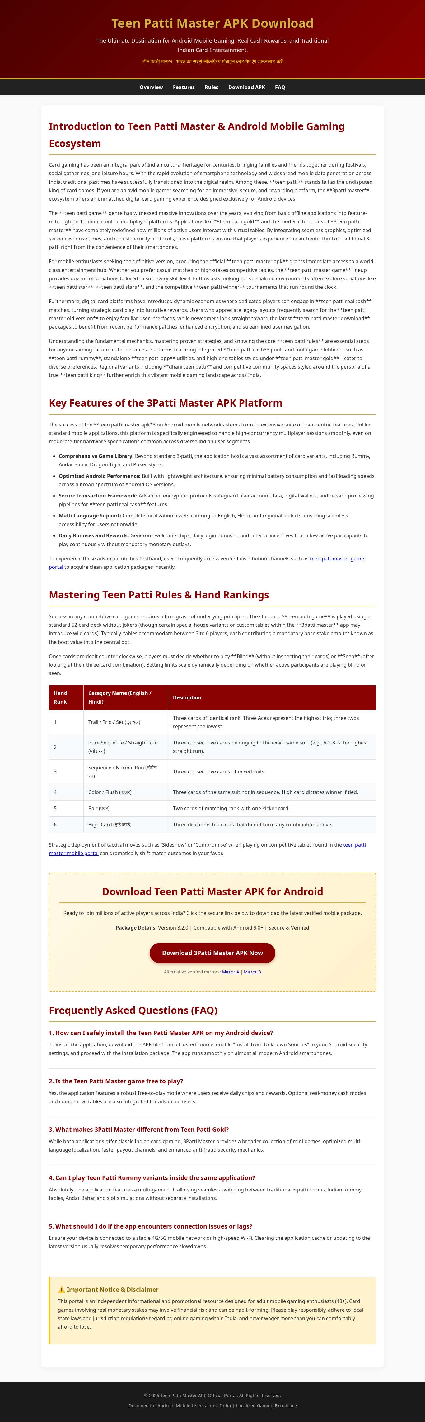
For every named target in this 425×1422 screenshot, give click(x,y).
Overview (151, 87)
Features (184, 87)
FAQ (280, 87)
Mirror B (252, 972)
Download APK (246, 87)
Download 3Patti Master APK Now (212, 953)
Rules (211, 87)
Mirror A (230, 972)
